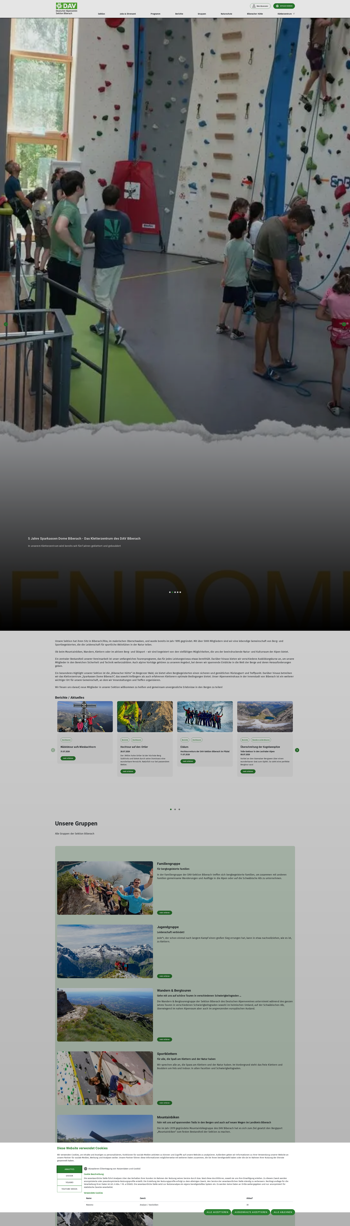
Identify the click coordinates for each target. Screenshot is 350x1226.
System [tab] (69, 1176)
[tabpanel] (188, 1187)
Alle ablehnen (283, 1212)
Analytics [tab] (69, 1169)
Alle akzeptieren (217, 1212)
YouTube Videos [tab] (69, 1189)
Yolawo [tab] (69, 1182)
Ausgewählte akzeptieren (251, 1212)
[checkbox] (188, 1168)
